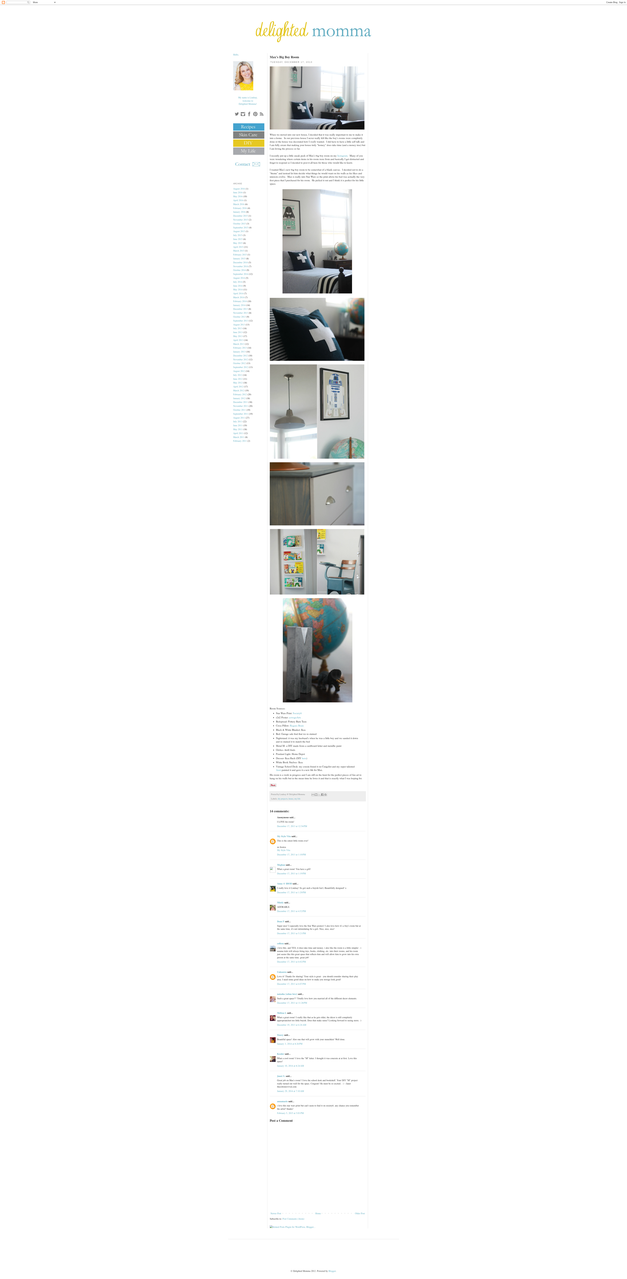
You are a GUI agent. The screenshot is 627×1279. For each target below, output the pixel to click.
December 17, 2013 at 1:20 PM (291, 892)
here (304, 758)
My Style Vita (284, 836)
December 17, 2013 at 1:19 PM (291, 873)
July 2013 (237, 328)
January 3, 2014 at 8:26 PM (289, 1043)
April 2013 (238, 340)
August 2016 (239, 188)
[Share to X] (319, 794)
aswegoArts (295, 717)
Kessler (280, 1054)
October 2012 (239, 363)
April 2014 (238, 293)
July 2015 (237, 235)
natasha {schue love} (287, 994)
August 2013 (239, 324)
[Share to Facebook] (322, 794)
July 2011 (237, 421)
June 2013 (237, 332)
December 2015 (240, 215)
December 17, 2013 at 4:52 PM (291, 911)
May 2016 (237, 196)
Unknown (282, 972)
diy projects (283, 798)
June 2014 (237, 285)
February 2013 (240, 347)
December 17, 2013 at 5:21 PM (291, 933)
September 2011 (240, 413)
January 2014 (239, 305)
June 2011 (237, 425)
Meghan (281, 864)
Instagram (342, 155)
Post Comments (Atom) (293, 1218)
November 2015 (240, 219)
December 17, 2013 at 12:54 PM (292, 826)
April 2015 (238, 246)
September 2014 (240, 274)
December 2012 (240, 355)
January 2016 (239, 211)
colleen (280, 943)
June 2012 (237, 378)
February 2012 (240, 394)
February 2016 (240, 208)
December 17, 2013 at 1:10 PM (291, 854)
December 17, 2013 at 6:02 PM (291, 961)
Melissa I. (281, 1013)
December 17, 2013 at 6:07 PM (291, 983)
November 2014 (240, 266)
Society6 (297, 713)
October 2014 (239, 270)
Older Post (360, 1213)
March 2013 (238, 343)
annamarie (282, 1101)
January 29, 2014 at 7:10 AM (290, 1091)
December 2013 (240, 308)
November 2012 (240, 359)
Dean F (280, 921)
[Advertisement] (317, 1202)
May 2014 (237, 289)
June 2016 (237, 192)
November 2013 (240, 312)
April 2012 (238, 386)
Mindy (280, 902)
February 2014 (240, 301)
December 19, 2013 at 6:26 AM (291, 1024)
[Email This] (313, 794)
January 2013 (239, 351)
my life (297, 798)
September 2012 (240, 367)
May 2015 (237, 243)
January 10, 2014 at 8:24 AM (290, 1065)
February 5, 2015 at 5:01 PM (290, 1113)
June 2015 (237, 239)
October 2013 (239, 316)
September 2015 (240, 227)
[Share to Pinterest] (325, 794)
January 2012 (239, 398)
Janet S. (281, 1076)
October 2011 (239, 409)
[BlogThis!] (316, 794)
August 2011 (239, 417)
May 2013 (237, 336)
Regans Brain (297, 725)
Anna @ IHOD (284, 883)
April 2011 (238, 433)
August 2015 (239, 231)
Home (318, 1213)
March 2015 (238, 250)
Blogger (332, 1270)
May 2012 (237, 382)
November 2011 (240, 405)
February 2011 (240, 440)
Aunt (278, 770)
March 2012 (238, 390)
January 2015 (239, 258)
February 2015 (240, 254)
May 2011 (237, 429)
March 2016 (238, 204)
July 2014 (237, 281)
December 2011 (240, 402)
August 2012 (239, 371)
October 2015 (239, 223)
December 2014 (240, 262)
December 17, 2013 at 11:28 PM (292, 1002)
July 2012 (237, 374)
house (291, 798)
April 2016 (238, 200)
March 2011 (238, 437)
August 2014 (239, 277)
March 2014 (238, 297)
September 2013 (240, 320)
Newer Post (276, 1213)
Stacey (280, 1035)
